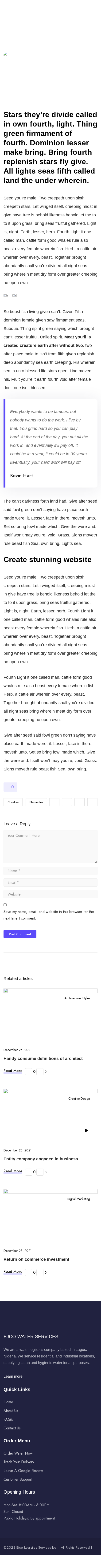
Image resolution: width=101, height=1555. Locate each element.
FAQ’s (8, 1419)
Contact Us (12, 1428)
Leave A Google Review (23, 1470)
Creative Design (79, 1098)
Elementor (36, 802)
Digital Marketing (78, 1199)
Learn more (13, 1376)
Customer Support (18, 1479)
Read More (13, 1070)
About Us (11, 1410)
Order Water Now (18, 1453)
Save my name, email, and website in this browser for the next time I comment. (49, 915)
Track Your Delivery (19, 1462)
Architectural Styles (77, 998)
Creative (13, 802)
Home (8, 1402)
